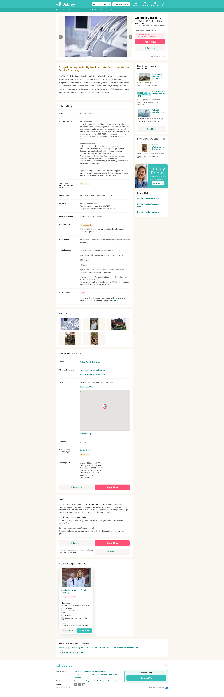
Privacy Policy (100, 672)
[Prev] (61, 37)
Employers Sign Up (121, 4)
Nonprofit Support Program (110, 681)
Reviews (104, 674)
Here (116, 300)
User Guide (78, 672)
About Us (77, 677)
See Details (84, 630)
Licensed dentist (86, 225)
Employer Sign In (92, 681)
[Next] (130, 37)
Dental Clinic (85, 450)
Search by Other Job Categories (71, 652)
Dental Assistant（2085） (101, 648)
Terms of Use (89, 672)
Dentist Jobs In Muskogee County (148, 205)
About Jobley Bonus (81, 674)
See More (151, 129)
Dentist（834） (64, 648)
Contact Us (112, 551)
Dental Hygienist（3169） (81, 648)
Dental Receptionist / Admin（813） (126, 648)
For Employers (79, 681)
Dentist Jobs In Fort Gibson (148, 198)
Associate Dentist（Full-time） (93, 370)
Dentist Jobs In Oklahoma (148, 212)
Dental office (85, 184)
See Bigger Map (86, 387)
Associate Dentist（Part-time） (93, 374)
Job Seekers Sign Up (101, 4)
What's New (112, 674)
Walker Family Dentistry (90, 362)
